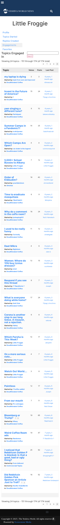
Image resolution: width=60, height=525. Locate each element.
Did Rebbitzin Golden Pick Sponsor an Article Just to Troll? (15, 478)
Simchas (10, 186)
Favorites (7, 49)
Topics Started (10, 36)
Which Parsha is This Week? (13, 338)
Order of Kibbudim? (10, 178)
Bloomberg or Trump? (12, 416)
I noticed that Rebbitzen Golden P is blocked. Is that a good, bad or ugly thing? (15, 455)
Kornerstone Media (23, 522)
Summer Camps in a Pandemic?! (15, 127)
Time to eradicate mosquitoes (14, 195)
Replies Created (11, 41)
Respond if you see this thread (15, 281)
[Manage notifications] (53, 519)
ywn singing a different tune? (13, 109)
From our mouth (13, 400)
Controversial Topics (14, 466)
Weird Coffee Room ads (15, 434)
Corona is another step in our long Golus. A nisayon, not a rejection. (14, 318)
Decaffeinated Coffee (15, 82)
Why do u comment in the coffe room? (15, 213)
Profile (6, 32)
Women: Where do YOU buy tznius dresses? (15, 263)
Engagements (9, 45)
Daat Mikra (10, 246)
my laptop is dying (15, 76)
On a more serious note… (15, 355)
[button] (2, 2)
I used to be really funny (14, 230)
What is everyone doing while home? (15, 298)
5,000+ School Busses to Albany (14, 161)
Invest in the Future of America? (15, 92)
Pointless (9, 386)
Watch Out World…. (15, 371)
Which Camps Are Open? (15, 144)
